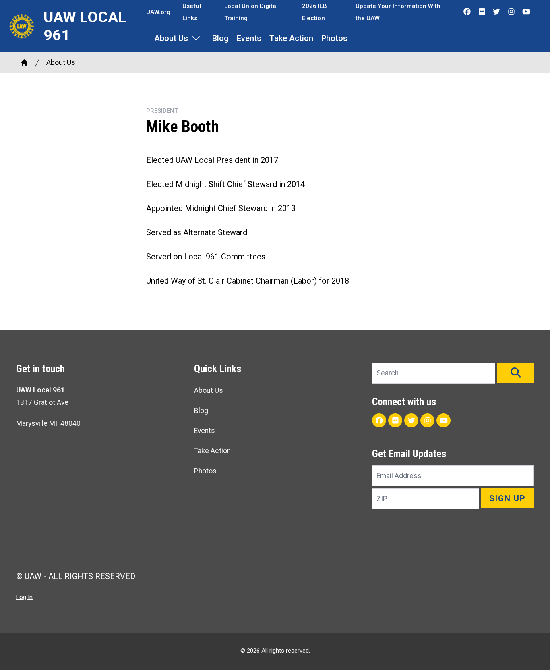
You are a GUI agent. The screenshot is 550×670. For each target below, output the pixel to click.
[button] (515, 373)
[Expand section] (196, 38)
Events (249, 38)
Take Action (291, 38)
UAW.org (158, 12)
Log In (24, 597)
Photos (334, 38)
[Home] (24, 62)
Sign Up (507, 498)
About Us (171, 38)
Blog (220, 38)
